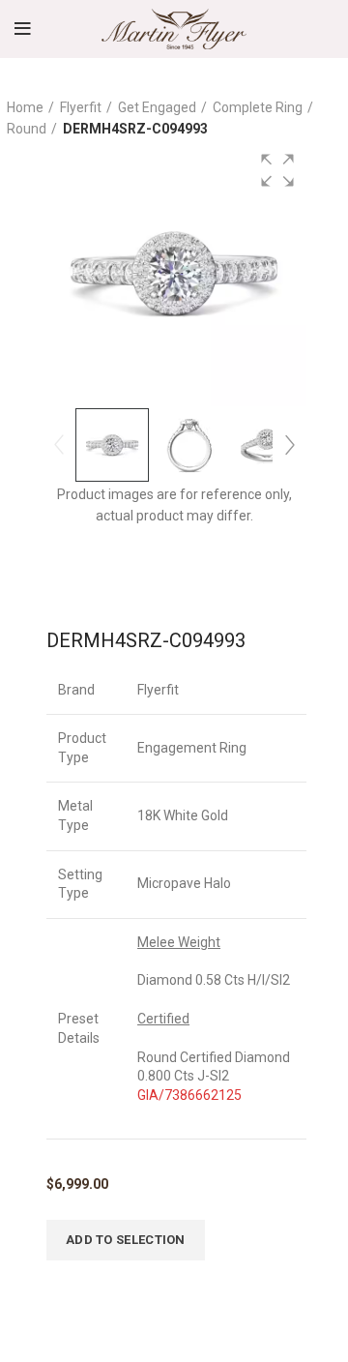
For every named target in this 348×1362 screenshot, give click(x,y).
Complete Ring (258, 107)
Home (25, 107)
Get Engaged (157, 107)
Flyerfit (81, 107)
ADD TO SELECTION (126, 1239)
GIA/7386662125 (189, 1095)
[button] (277, 170)
